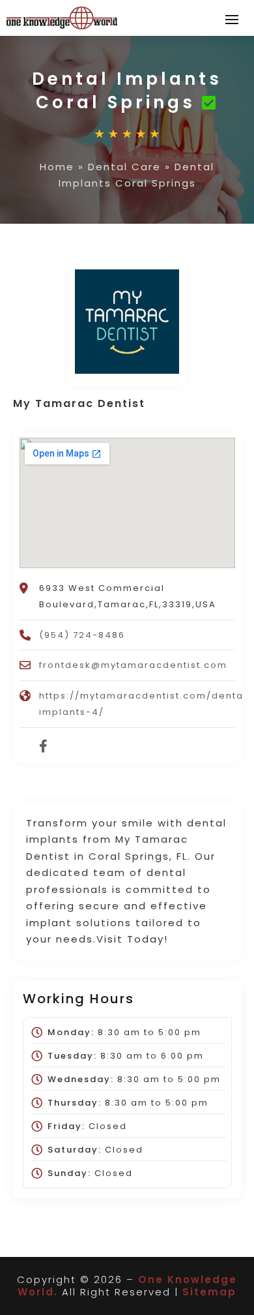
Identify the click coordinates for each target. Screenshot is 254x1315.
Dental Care (124, 167)
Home (57, 167)
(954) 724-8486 (82, 635)
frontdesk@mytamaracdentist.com (133, 665)
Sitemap (209, 1292)
